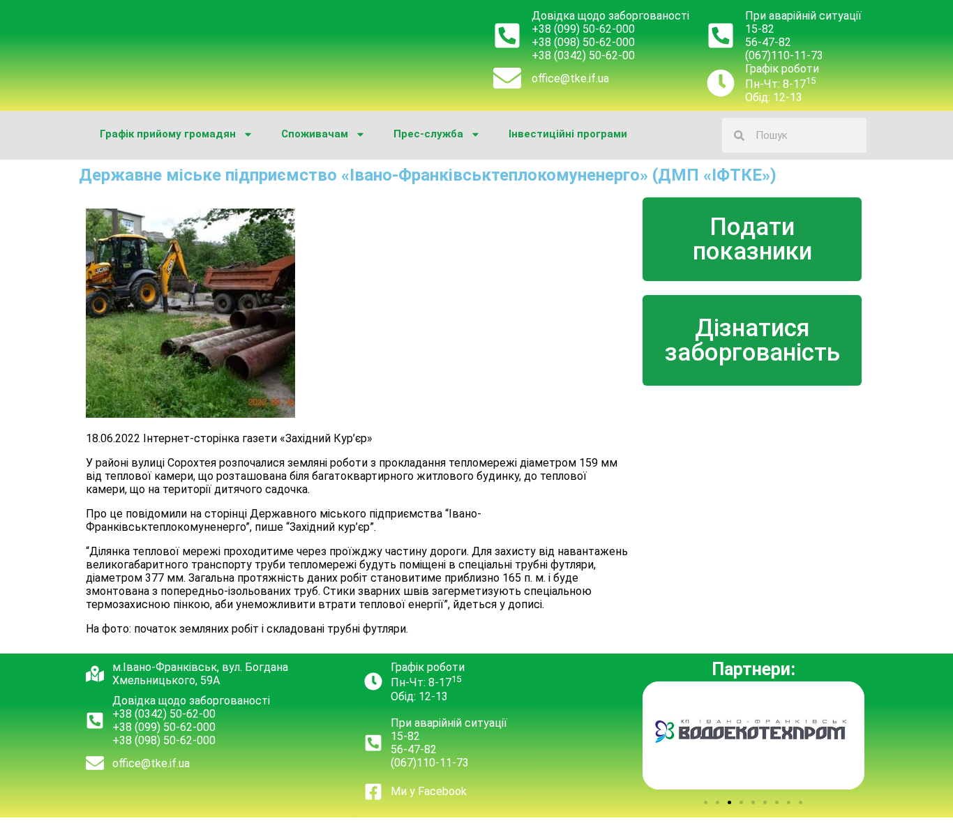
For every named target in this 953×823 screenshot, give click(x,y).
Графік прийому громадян (168, 134)
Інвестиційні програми (568, 134)
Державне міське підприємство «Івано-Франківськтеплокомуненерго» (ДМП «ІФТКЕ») (427, 175)
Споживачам (314, 134)
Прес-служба (428, 134)
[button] (705, 802)
